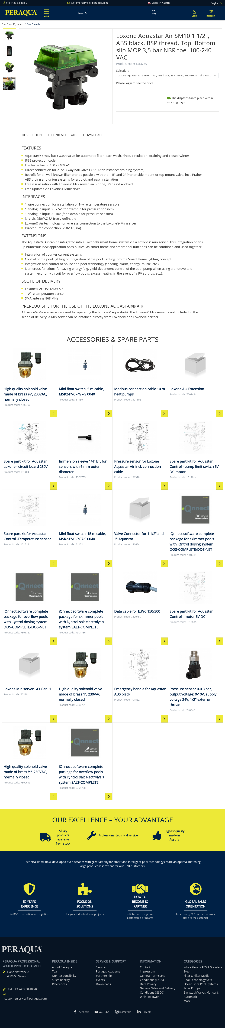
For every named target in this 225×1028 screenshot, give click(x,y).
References (59, 984)
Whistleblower (149, 997)
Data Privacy (148, 984)
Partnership (104, 976)
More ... (189, 1001)
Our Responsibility (64, 976)
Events (100, 980)
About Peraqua (62, 967)
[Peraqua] (21, 13)
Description (32, 135)
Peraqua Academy (108, 971)
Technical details (62, 135)
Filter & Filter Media (196, 976)
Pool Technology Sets (198, 980)
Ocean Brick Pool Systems (201, 984)
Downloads (93, 135)
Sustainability (61, 980)
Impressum (147, 971)
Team (55, 971)
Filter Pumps (192, 988)
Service (100, 967)
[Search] (153, 12)
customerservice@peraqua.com (89, 2)
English (215, 3)
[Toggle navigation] (45, 11)
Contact (145, 967)
